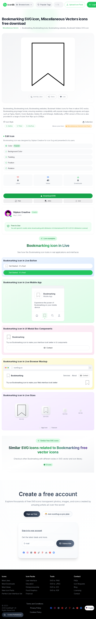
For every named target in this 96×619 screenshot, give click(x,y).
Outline (10, 126)
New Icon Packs (8, 590)
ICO (79, 201)
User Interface (31, 581)
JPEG (49, 201)
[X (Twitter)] (31, 552)
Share (53, 97)
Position (11, 163)
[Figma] (42, 552)
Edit (70, 41)
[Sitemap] (46, 552)
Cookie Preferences (14, 615)
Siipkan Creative (21, 212)
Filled (20, 126)
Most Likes (6, 581)
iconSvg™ (9, 608)
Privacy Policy (35, 608)
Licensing (77, 590)
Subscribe (66, 543)
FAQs (76, 581)
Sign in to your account (32, 530)
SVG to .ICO (54, 587)
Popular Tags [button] (45, 5)
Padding (11, 157)
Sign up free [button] (31, 514)
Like (64, 97)
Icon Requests (79, 584)
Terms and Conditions (34, 604)
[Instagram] (27, 552)
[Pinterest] (35, 552)
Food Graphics (31, 590)
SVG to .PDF (54, 590)
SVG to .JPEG (55, 584)
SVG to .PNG (55, 581)
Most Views (6, 587)
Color (13, 146)
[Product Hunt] (50, 552)
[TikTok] (39, 552)
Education (29, 584)
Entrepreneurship (32, 587)
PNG (19, 201)
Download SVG (49, 196)
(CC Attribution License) (79, 228)
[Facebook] (24, 552)
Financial (29, 594)
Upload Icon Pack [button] (76, 5)
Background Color (15, 151)
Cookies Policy (35, 612)
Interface (31, 126)
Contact (49, 348)
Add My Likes (37, 97)
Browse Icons (24, 5)
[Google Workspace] (54, 552)
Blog (75, 587)
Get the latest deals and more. (35, 537)
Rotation (11, 168)
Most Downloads (8, 584)
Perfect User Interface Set (12, 594)
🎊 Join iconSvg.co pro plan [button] (57, 514)
